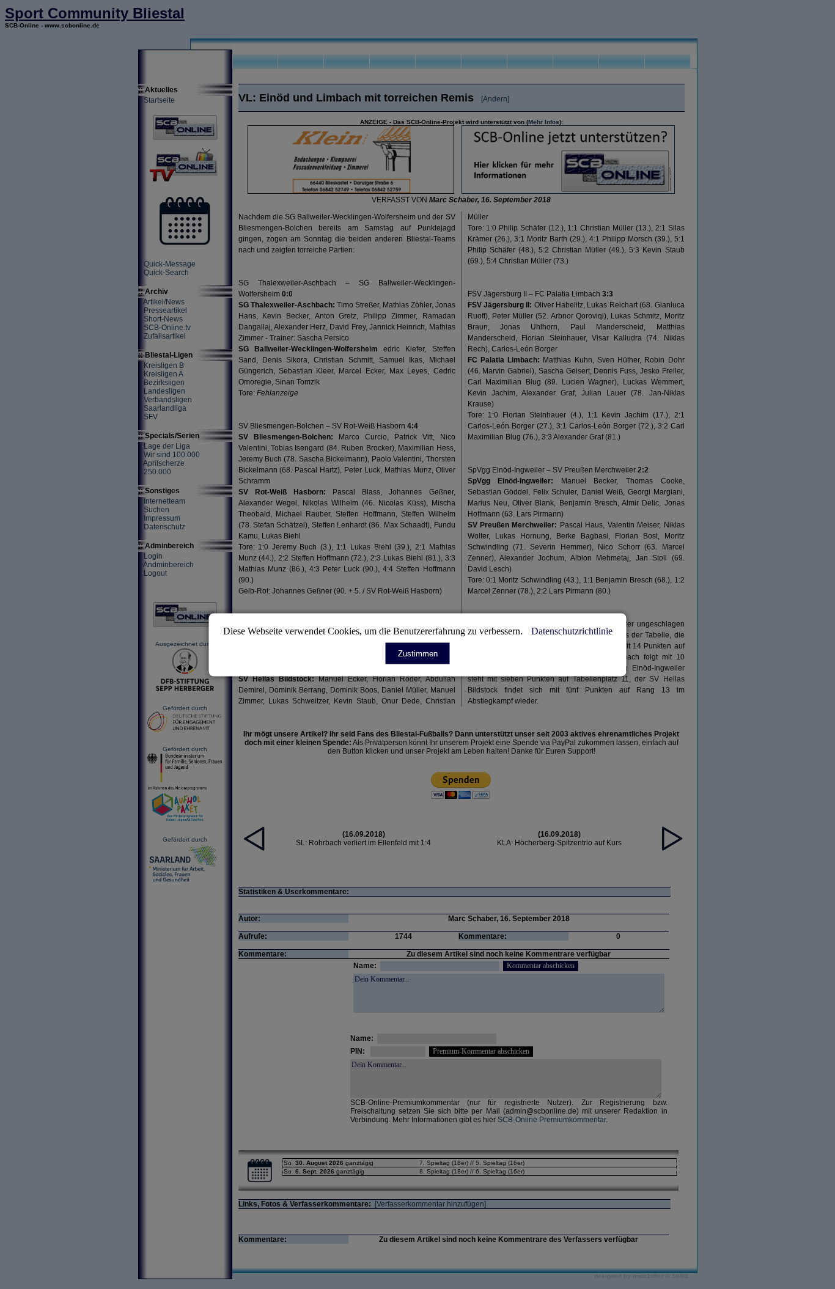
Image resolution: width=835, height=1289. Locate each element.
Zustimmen (418, 653)
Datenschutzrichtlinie (571, 630)
